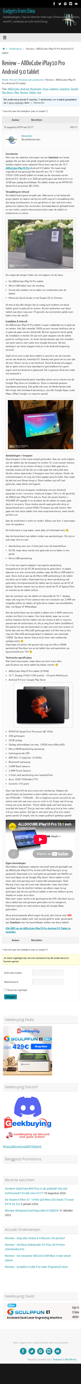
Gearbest (64, 88)
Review (24, 92)
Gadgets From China (19, 11)
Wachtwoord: (11, 982)
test (39, 92)
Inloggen (10, 996)
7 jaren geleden (15, 102)
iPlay (16, 92)
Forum (13, 79)
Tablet (32, 92)
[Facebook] (54, 4)
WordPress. (71, 1359)
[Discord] (71, 4)
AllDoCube (13, 88)
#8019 (73, 127)
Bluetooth (35, 88)
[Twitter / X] (60, 4)
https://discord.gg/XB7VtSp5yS (22, 1146)
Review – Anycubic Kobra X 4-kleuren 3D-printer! (35, 1238)
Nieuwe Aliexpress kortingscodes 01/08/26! (32, 1210)
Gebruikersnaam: (13, 972)
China (45, 88)
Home (5, 79)
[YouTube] (76, 4)
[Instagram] (65, 4)
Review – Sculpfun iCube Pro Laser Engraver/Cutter (36, 1267)
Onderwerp (15, 48)
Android (24, 88)
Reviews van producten (31, 79)
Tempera (57, 1359)
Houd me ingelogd (17, 990)
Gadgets (54, 88)
